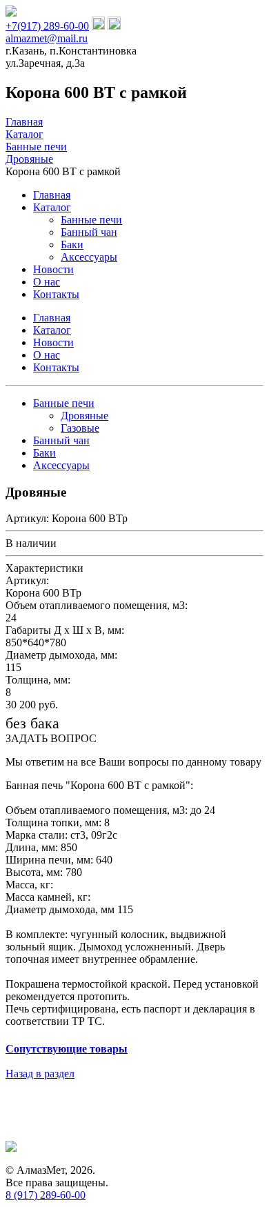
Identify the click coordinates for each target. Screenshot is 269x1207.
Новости (53, 269)
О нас (46, 282)
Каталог (52, 207)
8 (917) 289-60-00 (46, 1195)
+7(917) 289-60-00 (47, 26)
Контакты (56, 294)
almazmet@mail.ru (47, 38)
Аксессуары (89, 257)
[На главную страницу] (11, 13)
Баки (72, 244)
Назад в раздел (40, 1073)
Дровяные (84, 415)
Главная (51, 195)
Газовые (80, 428)
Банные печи (91, 220)
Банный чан (89, 232)
